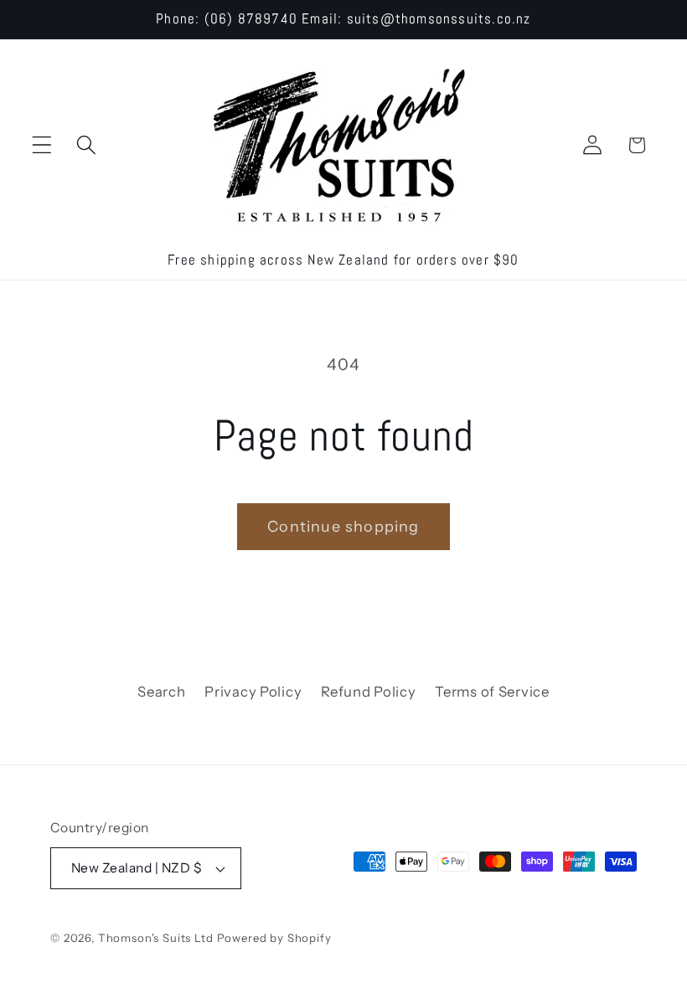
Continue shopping (343, 526)
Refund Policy (368, 691)
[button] (42, 145)
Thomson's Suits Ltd (156, 937)
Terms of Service (492, 691)
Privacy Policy (253, 691)
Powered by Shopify (274, 937)
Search (161, 691)
